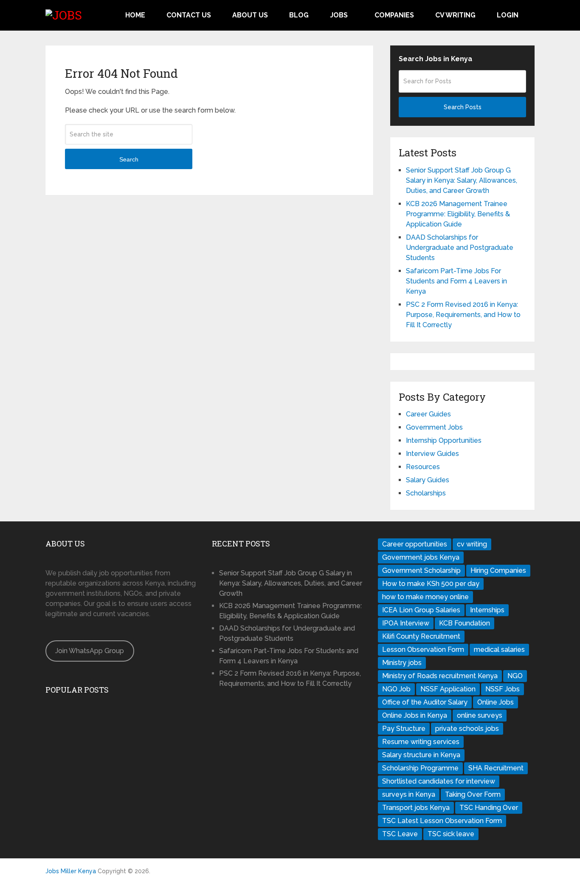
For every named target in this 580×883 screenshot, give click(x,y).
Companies (394, 15)
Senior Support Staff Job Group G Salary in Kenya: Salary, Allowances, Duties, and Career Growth (461, 180)
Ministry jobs (402, 663)
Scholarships (426, 493)
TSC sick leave (451, 834)
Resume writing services (420, 742)
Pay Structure (403, 729)
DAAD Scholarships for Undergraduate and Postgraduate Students (459, 247)
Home (135, 15)
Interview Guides (432, 454)
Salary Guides (427, 480)
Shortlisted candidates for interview (438, 781)
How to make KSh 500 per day (430, 584)
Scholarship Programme (420, 768)
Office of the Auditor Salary (424, 702)
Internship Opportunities (443, 440)
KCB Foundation (464, 623)
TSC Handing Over (488, 808)
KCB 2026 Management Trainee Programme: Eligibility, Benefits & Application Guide (458, 214)
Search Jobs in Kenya (435, 59)
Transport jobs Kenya (416, 808)
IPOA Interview (405, 623)
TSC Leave (400, 834)
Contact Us (188, 15)
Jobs (339, 15)
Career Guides (428, 414)
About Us (250, 15)
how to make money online (425, 597)
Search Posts (462, 107)
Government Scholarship (421, 570)
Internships (487, 610)
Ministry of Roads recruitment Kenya (440, 676)
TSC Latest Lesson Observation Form (442, 821)
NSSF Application (448, 689)
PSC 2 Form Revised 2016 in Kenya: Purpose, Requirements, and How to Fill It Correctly (463, 314)
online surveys (479, 715)
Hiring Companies (498, 570)
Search (128, 159)
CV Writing (455, 15)
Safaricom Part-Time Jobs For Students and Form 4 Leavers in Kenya (456, 281)
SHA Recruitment (496, 768)
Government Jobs (434, 427)
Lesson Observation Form (423, 649)
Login (507, 15)
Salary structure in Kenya (421, 755)
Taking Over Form (473, 794)
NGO (515, 676)
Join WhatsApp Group (89, 651)
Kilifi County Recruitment (421, 636)
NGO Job (396, 689)
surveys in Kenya (408, 794)
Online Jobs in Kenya (414, 715)
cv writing (472, 544)
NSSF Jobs (502, 689)
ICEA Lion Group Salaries (421, 610)
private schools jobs (467, 729)
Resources (423, 467)
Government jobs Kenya (420, 557)
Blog (299, 15)
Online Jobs (495, 702)
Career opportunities (414, 544)
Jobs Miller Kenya (70, 871)
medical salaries (499, 649)
